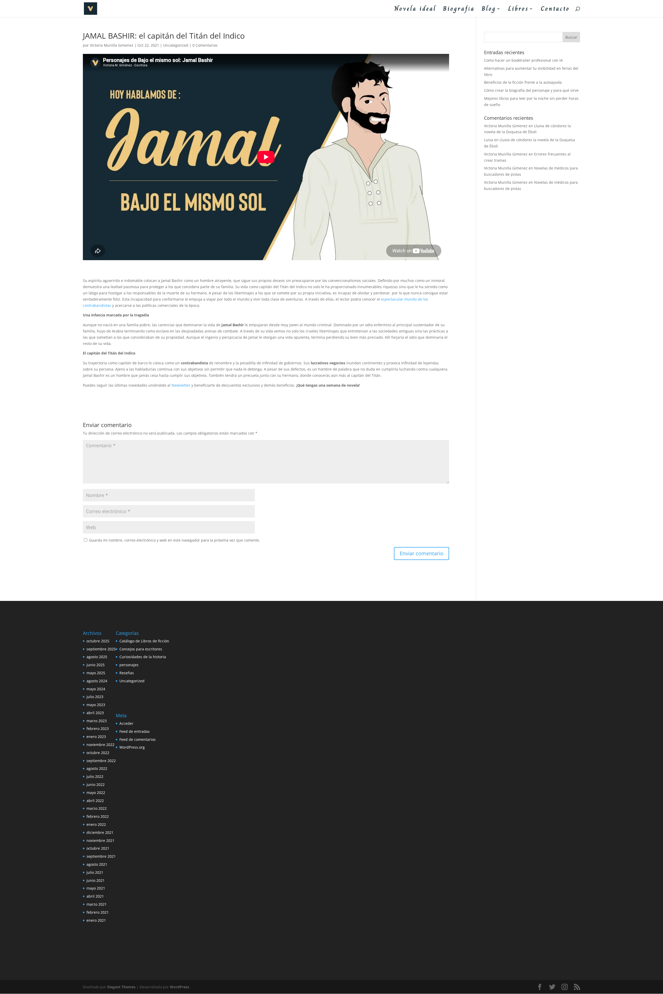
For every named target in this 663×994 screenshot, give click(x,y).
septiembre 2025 (101, 649)
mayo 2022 (96, 792)
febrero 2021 (98, 912)
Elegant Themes (121, 986)
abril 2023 (95, 712)
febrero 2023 (98, 728)
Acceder (126, 723)
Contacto (555, 10)
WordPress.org (132, 747)
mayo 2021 (96, 888)
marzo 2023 (97, 720)
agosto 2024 (97, 680)
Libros (518, 10)
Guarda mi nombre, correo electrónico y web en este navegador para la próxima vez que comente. (174, 540)
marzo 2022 (97, 808)
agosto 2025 (97, 656)
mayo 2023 (96, 704)
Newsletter (180, 385)
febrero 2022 (98, 816)
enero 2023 (96, 736)
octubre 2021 (98, 848)
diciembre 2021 (100, 832)
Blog (488, 10)
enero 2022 (96, 824)
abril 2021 (95, 896)
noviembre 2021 (100, 840)
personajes (129, 664)
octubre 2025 (98, 640)
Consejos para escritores (140, 649)
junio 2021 (96, 880)
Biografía (459, 10)
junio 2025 (96, 664)
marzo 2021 (97, 904)
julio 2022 (95, 776)
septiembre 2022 (101, 760)
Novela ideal (415, 10)
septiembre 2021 (101, 856)
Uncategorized (175, 45)
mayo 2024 (96, 688)
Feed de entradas (134, 731)
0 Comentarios (205, 45)
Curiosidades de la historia (142, 656)
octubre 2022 (98, 752)
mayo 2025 (96, 672)
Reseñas (126, 672)
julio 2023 (95, 696)
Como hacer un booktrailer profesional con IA (523, 60)
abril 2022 (95, 800)
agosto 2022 (97, 768)
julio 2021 (95, 872)
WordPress (179, 986)
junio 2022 (96, 784)
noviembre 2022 (100, 744)
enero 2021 (96, 920)
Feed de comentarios (137, 739)
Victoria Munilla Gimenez (111, 45)
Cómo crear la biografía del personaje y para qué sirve (531, 90)
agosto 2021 (97, 864)
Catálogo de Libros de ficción (144, 640)
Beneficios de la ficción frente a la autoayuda (523, 82)
